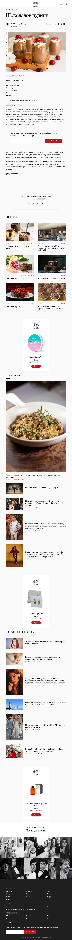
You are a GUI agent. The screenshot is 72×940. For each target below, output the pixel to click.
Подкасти (29, 891)
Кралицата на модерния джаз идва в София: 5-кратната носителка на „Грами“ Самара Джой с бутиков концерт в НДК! (45, 554)
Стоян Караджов (29, 303)
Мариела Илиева (19, 24)
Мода (27, 729)
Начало (8, 9)
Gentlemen (28, 707)
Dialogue (8, 894)
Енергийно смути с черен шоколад (17, 247)
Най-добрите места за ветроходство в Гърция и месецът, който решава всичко (45, 703)
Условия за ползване (12, 907)
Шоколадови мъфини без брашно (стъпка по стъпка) (50, 307)
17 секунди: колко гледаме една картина (43, 487)
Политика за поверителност (15, 909)
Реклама (49, 907)
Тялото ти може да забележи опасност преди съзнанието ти (45, 642)
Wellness (28, 646)
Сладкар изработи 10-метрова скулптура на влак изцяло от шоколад (51, 248)
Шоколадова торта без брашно (52, 278)
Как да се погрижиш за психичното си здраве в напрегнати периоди (42, 658)
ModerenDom (30, 909)
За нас (28, 907)
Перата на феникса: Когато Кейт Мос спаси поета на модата (45, 726)
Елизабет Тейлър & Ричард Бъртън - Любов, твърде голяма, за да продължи (45, 750)
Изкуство (28, 490)
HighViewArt (62, 243)
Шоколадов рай (13, 306)
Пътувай (49, 897)
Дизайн (40, 243)
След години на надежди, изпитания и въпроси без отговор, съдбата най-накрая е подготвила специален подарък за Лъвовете (45, 680)
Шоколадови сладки (15, 278)
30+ (26, 507)
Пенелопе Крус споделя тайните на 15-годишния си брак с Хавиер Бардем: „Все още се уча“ (45, 503)
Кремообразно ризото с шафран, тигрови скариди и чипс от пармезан (33, 476)
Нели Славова (37, 729)
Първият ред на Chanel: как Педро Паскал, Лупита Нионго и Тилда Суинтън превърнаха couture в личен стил (45, 526)
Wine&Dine (9, 891)
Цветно (8, 897)
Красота (27, 530)
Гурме (15, 9)
